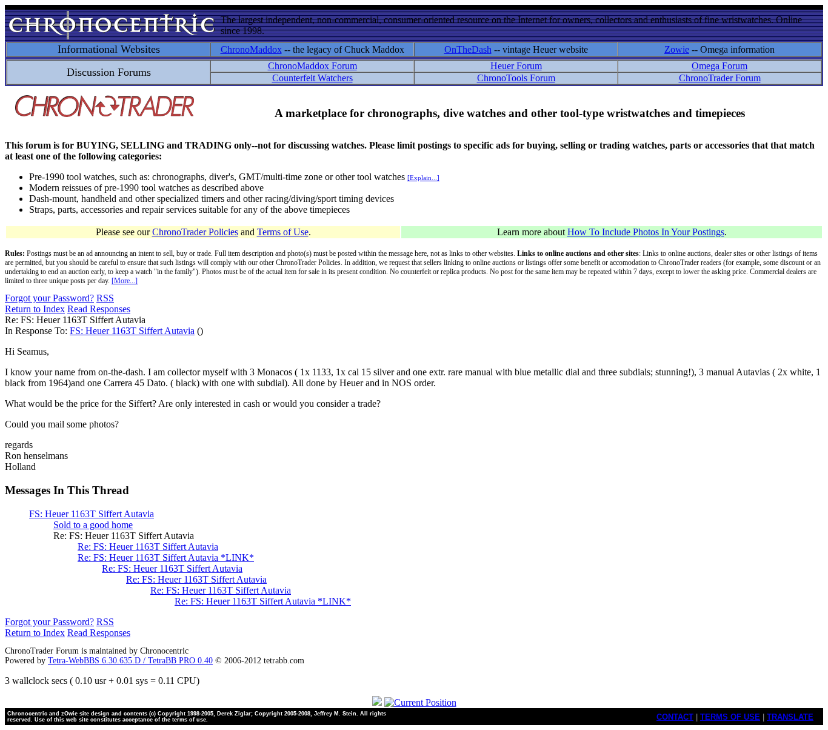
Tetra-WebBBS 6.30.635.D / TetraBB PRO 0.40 (130, 660)
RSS (105, 298)
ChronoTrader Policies (195, 232)
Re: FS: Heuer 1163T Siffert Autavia (148, 546)
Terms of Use (283, 232)
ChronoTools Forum (516, 78)
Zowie (676, 49)
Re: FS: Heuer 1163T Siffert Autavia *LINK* (166, 557)
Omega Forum (719, 66)
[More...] (125, 280)
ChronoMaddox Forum (312, 66)
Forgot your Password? (49, 298)
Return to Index (35, 309)
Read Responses (98, 309)
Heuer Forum (516, 66)
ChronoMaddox (251, 49)
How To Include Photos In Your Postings (645, 232)
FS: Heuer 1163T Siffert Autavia (132, 331)
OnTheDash (468, 49)
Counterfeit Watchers (312, 78)
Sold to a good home (93, 525)
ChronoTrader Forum (720, 78)
